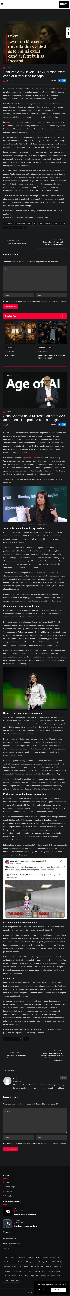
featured (47, 223)
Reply (63, 1078)
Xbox (26, 1039)
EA (58, 1257)
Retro (24, 1271)
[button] (60, 316)
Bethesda (30, 1257)
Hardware (7, 1266)
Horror (14, 1266)
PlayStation (7, 1271)
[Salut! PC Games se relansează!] (7, 1211)
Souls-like (7, 1275)
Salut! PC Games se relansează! (25, 1214)
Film (22, 1262)
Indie (19, 1266)
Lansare (25, 1266)
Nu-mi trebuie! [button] (43, 1290)
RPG (6, 228)
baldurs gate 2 (9, 223)
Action (6, 1257)
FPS (27, 1262)
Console (52, 1257)
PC (61, 1266)
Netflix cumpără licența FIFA (16, 243)
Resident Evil (17, 1271)
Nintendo (48, 1266)
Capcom (45, 1257)
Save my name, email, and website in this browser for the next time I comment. (36, 301)
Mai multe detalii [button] (60, 1285)
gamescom (33, 1262)
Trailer (58, 1275)
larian (55, 223)
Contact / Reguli (10, 1187)
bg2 (29, 223)
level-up (62, 223)
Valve (12, 1280)
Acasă (7, 1182)
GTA (53, 1262)
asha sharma (8, 1039)
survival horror (40, 1275)
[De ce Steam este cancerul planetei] (7, 1223)
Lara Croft (33, 1266)
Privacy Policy (9, 1196)
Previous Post (14, 240)
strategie (31, 1275)
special (14, 1275)
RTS (53, 1271)
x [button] (67, 1282)
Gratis (48, 1262)
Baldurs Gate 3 (20, 223)
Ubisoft (6, 1280)
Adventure (22, 1257)
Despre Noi (8, 1191)
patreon (56, 1266)
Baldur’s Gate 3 (60, 89)
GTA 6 (59, 1262)
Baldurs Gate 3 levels (13, 122)
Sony (58, 1271)
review (30, 1271)
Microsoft (18, 1039)
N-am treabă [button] (58, 1290)
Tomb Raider (51, 1275)
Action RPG (13, 1257)
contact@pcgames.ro (14, 1243)
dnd (41, 223)
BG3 (35, 223)
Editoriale (17, 1220)
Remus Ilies (10, 81)
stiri (26, 1275)
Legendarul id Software (31, 458)
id (57, 468)
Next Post (57, 239)
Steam (20, 1275)
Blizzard (37, 1257)
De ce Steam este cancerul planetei (26, 1226)
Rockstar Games (40, 1271)
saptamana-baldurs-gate (17, 228)
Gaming (41, 1262)
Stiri (15, 1208)
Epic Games (8, 1262)
